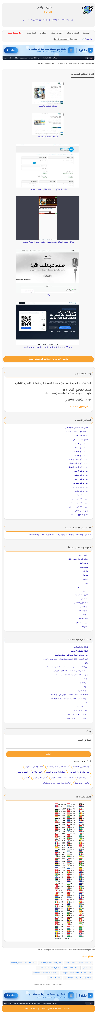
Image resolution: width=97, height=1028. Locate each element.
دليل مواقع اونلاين (81, 451)
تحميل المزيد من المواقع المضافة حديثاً (48, 359)
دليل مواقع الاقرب (81, 471)
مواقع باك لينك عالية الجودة (58, 767)
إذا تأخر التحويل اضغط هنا (80, 407)
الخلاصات (31, 33)
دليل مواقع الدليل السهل (78, 467)
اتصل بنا (43, 33)
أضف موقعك (73, 33)
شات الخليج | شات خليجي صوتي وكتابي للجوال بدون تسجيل (65, 659)
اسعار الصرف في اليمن (71, 968)
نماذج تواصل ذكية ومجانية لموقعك (57, 783)
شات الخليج (87, 968)
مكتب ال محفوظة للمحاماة (77, 719)
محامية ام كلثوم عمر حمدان (77, 715)
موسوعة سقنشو (81, 711)
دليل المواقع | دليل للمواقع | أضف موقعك (71, 655)
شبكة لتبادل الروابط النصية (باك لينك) (78, 962)
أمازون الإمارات (82, 555)
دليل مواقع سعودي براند (78, 459)
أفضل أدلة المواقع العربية (56, 772)
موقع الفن (84, 607)
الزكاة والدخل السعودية (34, 767)
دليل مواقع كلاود (81, 491)
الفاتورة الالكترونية (81, 436)
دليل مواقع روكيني (81, 479)
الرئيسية (86, 33)
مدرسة (85, 575)
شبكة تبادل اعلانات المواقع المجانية (23, 962)
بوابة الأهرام (83, 619)
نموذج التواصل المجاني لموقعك (50, 962)
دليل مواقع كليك (81, 448)
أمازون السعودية (81, 595)
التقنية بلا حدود (82, 587)
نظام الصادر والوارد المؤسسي (76, 428)
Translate (88, 39)
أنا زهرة (85, 615)
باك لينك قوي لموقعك (79, 515)
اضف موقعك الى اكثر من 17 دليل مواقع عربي (76, 973)
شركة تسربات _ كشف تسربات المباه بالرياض (70, 671)
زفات (86, 663)
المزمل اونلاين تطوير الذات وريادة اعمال (78, 978)
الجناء (86, 679)
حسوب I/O (84, 591)
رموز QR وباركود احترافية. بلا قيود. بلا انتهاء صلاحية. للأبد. (66, 667)
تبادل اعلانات (37, 772)
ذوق (86, 703)
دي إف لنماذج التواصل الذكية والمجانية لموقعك (69, 699)
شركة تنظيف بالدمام (80, 647)
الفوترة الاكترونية (83, 778)
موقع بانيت (84, 563)
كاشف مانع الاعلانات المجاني (77, 432)
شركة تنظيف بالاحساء (79, 651)
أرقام (86, 583)
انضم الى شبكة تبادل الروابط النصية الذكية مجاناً (49, 985)
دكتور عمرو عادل (82, 707)
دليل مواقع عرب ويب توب (78, 507)
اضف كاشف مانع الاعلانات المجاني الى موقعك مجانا (68, 695)
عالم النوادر (84, 683)
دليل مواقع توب (82, 495)
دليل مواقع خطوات (80, 483)
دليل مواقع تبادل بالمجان (78, 463)
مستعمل (84, 599)
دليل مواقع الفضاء (81, 455)
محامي (26, 778)
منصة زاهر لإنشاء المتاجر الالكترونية (45, 973)
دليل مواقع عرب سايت (79, 499)
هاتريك (85, 571)
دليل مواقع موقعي (81, 475)
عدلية (86, 687)
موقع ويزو (84, 627)
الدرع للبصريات (82, 691)
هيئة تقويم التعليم (81, 603)
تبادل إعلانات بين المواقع (80, 772)
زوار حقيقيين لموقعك (81, 767)
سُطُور (85, 579)
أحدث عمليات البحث (82, 761)
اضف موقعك (22, 772)
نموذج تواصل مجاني (80, 440)
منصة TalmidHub (54, 978)
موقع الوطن (83, 611)
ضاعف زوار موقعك (82, 783)
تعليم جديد (84, 567)
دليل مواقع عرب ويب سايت (77, 503)
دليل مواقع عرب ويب (80, 487)
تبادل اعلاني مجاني (81, 511)
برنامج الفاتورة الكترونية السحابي (48, 968)
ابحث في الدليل (84, 740)
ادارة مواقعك (57, 33)
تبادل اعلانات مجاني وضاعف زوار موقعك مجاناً (70, 675)
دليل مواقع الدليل (81, 444)
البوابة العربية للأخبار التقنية (78, 559)
